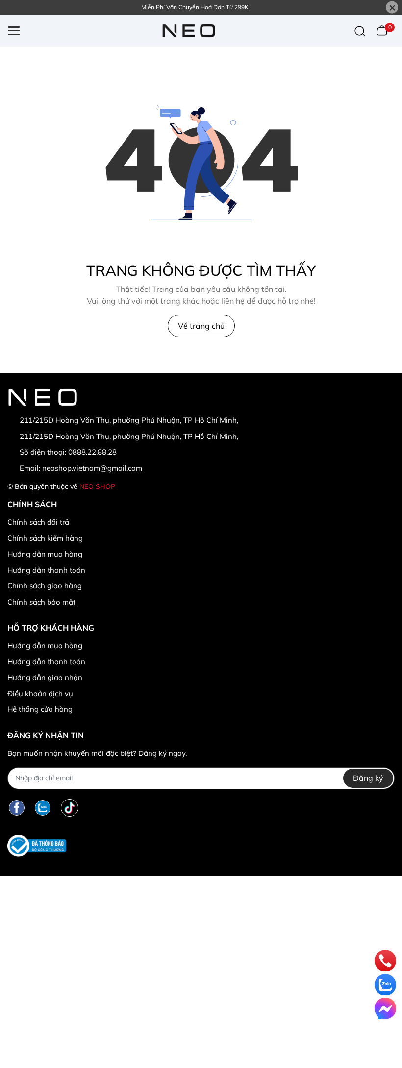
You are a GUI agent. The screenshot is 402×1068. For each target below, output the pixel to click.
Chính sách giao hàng (44, 585)
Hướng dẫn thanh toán (46, 570)
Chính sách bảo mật (41, 602)
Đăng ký (368, 778)
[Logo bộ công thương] (36, 846)
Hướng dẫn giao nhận (44, 677)
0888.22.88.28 (92, 452)
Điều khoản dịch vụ (40, 693)
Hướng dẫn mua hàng (44, 553)
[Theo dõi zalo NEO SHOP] (42, 808)
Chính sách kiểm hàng (45, 538)
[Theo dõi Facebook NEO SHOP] (16, 808)
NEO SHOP (97, 486)
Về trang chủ (201, 326)
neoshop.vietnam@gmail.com (92, 468)
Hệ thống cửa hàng (40, 709)
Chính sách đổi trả (38, 522)
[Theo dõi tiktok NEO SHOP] (69, 808)
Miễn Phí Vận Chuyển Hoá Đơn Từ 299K (195, 7)
